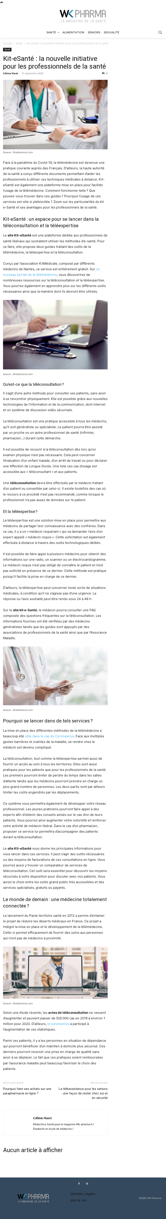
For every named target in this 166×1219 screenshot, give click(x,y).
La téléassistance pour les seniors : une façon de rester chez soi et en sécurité (83, 1093)
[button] (160, 32)
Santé (19, 43)
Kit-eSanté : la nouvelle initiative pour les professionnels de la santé (54, 62)
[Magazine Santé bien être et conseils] (83, 16)
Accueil (7, 43)
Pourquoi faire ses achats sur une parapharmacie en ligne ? (27, 1091)
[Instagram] (87, 1183)
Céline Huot (10, 73)
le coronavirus (58, 1024)
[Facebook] (79, 1183)
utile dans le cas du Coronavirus (49, 736)
